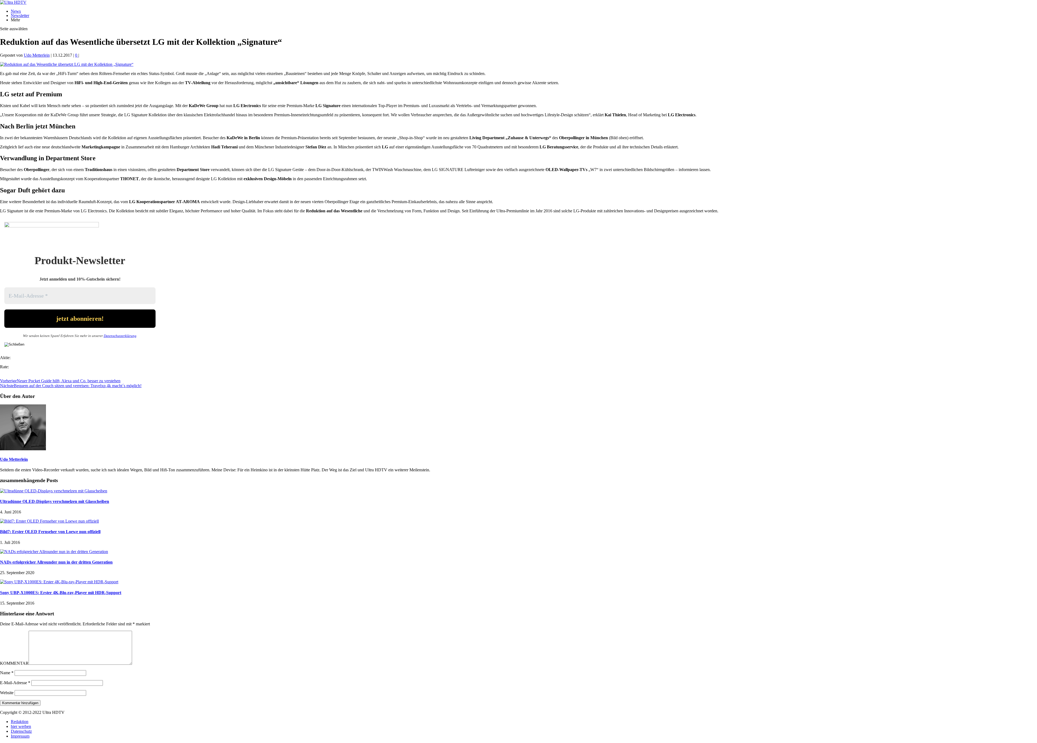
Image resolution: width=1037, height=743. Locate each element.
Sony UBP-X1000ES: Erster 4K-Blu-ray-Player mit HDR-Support (60, 592)
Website (7, 692)
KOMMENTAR (14, 663)
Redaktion (19, 721)
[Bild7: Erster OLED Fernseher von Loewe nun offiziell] (49, 521)
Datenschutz (21, 731)
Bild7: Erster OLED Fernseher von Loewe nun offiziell (50, 531)
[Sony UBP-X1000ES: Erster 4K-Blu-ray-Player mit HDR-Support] (59, 582)
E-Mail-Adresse (15, 682)
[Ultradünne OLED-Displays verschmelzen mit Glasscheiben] (53, 491)
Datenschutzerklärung (120, 336)
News (16, 11)
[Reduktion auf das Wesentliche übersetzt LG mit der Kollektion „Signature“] (66, 64)
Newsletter (20, 15)
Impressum (20, 736)
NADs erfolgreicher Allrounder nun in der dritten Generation (56, 562)
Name (7, 672)
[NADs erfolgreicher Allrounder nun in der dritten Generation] (54, 551)
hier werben (21, 726)
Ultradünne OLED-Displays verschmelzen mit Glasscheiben (54, 501)
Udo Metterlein (37, 55)
